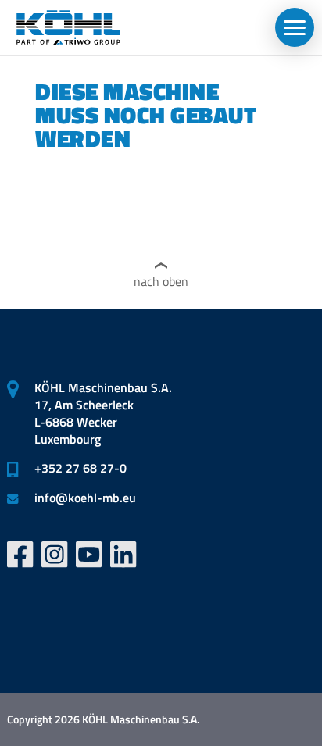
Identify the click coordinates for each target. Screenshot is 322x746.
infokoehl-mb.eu (85, 497)
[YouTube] (89, 554)
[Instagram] (54, 554)
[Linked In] (123, 554)
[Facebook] (20, 554)
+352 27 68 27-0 (80, 468)
